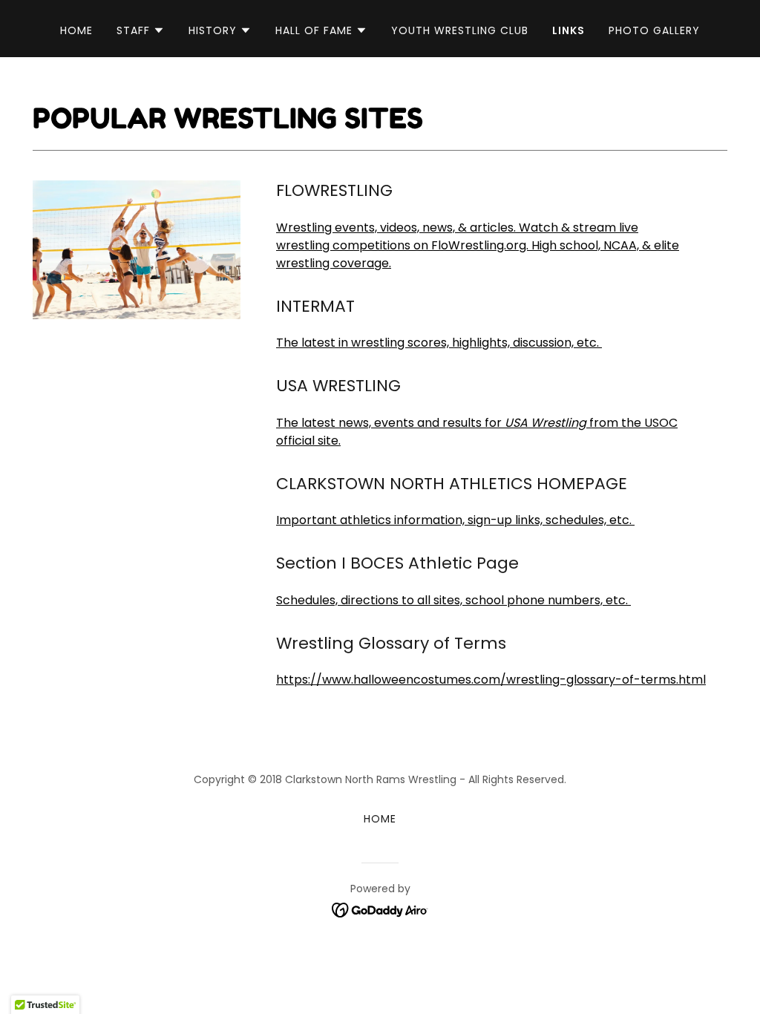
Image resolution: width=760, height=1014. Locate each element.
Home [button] (380, 818)
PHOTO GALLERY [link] (654, 30)
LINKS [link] (568, 30)
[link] (380, 908)
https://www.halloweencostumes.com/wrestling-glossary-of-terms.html (491, 679)
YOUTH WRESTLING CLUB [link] (459, 30)
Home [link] (76, 30)
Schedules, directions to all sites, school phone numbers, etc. (453, 600)
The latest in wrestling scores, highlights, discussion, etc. (439, 342)
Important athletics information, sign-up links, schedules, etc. (455, 520)
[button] (141, 30)
